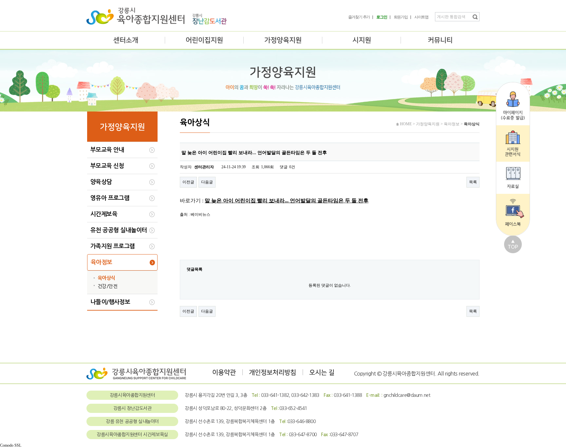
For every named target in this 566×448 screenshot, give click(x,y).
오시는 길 (321, 372)
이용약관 (224, 372)
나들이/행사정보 (110, 302)
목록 (473, 182)
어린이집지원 (204, 40)
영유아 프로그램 (109, 198)
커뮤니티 (440, 40)
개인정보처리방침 (272, 372)
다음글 (207, 182)
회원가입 (401, 17)
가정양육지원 (283, 40)
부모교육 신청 (107, 166)
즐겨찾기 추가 (359, 17)
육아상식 (106, 277)
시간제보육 (103, 214)
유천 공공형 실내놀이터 (118, 230)
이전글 (188, 182)
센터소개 (125, 40)
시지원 (361, 40)
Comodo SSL (10, 445)
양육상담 (101, 182)
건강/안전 (107, 286)
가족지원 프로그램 (112, 246)
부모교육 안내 (107, 150)
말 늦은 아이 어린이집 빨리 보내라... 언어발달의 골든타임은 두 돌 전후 (286, 200)
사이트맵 (421, 17)
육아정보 (101, 262)
